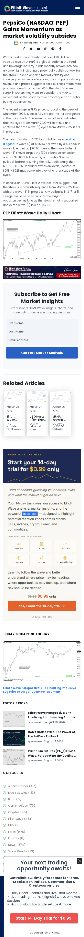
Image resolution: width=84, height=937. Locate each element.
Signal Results (21, 851)
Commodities (22, 806)
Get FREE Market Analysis (42, 353)
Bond (14, 799)
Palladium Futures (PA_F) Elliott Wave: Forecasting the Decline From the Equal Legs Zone (51, 755)
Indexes (16, 838)
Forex (16, 832)
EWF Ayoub (30, 42)
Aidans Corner (22, 786)
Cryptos (17, 812)
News (16, 845)
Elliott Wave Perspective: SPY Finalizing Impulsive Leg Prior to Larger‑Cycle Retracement (39, 690)
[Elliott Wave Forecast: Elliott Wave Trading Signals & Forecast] (26, 9)
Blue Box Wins (21, 793)
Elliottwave (20, 819)
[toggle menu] (77, 8)
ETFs (14, 825)
